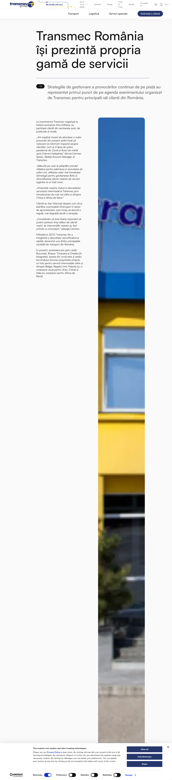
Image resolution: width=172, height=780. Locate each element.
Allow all (144, 749)
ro (166, 4)
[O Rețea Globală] (161, 4)
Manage (128, 775)
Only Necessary (144, 757)
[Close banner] (168, 747)
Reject (144, 764)
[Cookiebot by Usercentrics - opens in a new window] (16, 775)
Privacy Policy (53, 752)
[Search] (156, 4)
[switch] (72, 775)
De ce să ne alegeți (82, 4)
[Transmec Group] (43, 4)
